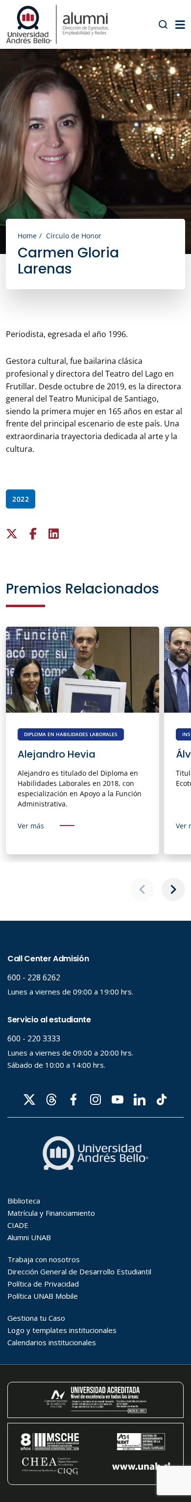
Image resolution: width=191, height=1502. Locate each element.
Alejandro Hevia (57, 754)
